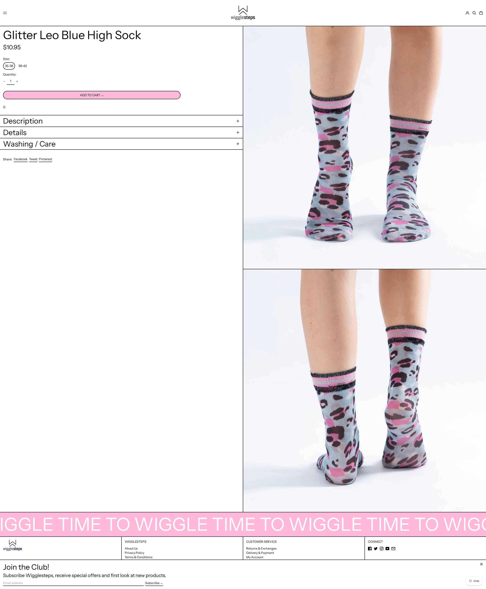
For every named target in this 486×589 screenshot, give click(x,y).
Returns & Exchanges (261, 548)
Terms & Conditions (138, 557)
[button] (474, 12)
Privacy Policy (134, 553)
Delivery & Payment (260, 553)
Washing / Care (29, 144)
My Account (254, 557)
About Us (131, 548)
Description (23, 121)
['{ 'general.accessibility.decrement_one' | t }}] (4, 81)
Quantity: (9, 74)
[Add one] (17, 81)
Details (14, 132)
